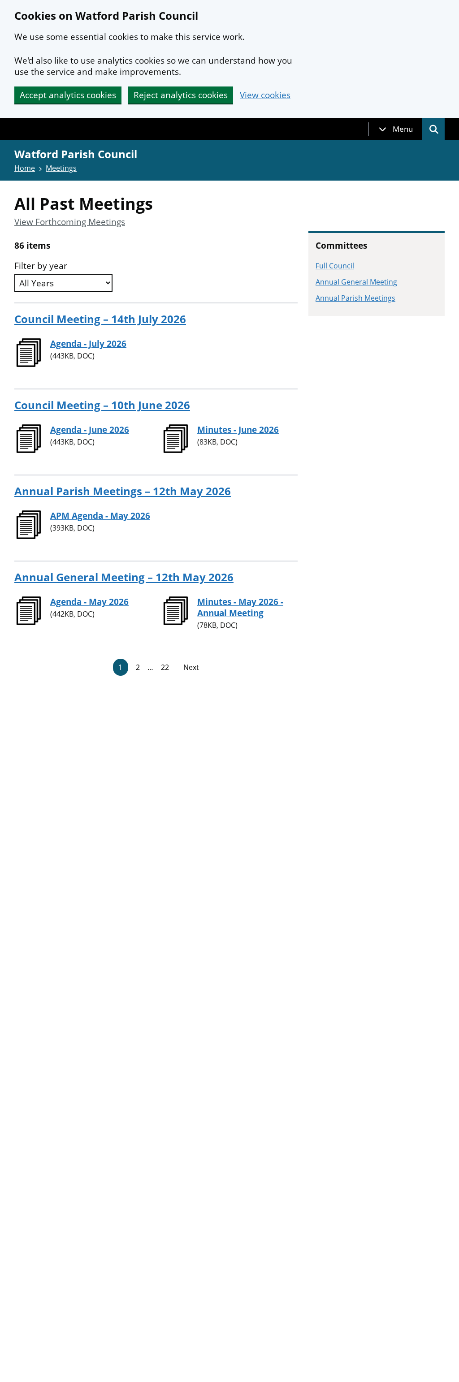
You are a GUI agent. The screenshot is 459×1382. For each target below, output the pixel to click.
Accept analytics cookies (68, 95)
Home (24, 168)
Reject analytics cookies (181, 95)
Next (191, 667)
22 (165, 667)
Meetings (61, 168)
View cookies (265, 95)
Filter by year (40, 266)
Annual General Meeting (356, 282)
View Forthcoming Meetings (69, 222)
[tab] (396, 129)
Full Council (335, 266)
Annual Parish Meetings (355, 298)
